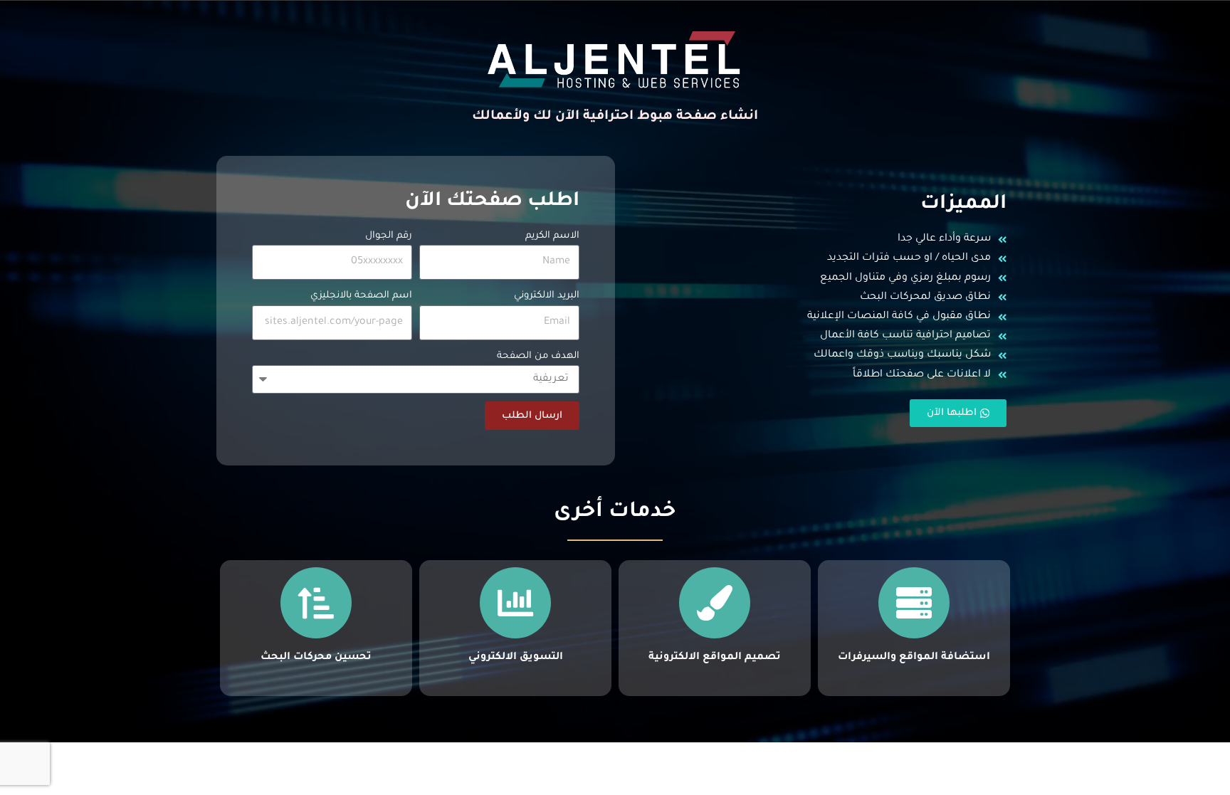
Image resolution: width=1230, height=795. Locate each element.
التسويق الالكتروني (515, 657)
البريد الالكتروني (546, 295)
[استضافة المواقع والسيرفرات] (914, 602)
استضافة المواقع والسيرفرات (914, 657)
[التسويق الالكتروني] (515, 602)
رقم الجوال (388, 236)
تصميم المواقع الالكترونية (714, 657)
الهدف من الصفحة (538, 356)
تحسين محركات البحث (316, 657)
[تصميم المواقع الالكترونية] (714, 602)
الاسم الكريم (552, 236)
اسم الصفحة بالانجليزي (361, 295)
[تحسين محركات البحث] (316, 602)
